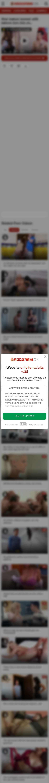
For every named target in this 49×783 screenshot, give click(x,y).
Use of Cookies (11, 424)
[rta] (23, 425)
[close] (45, 356)
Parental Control (36, 424)
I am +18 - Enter (24, 416)
